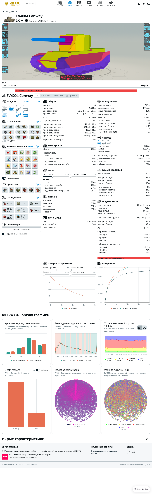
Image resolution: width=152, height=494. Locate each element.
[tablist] (56, 96)
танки (70, 5)
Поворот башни (76, 268)
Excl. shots (44, 370)
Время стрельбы (50, 268)
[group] (8, 127)
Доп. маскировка (77, 174)
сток (26, 101)
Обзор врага (48, 174)
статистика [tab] (45, 95)
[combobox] (12, 4)
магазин (111, 5)
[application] (69, 293)
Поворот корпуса (77, 272)
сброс (38, 121)
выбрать (144, 85)
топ (39, 101)
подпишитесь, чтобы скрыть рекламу (29, 91)
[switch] (4, 141)
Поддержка (95, 453)
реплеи (89, 5)
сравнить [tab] (73, 95)
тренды (99, 5)
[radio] (5, 127)
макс (30, 146)
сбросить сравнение (21, 229)
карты (79, 5)
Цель (4, 82)
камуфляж (11, 141)
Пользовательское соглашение (104, 451)
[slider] (52, 177)
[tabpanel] (76, 270)
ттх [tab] (37, 95)
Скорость (46, 272)
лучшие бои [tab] (58, 95)
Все (34, 370)
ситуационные (13, 178)
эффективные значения (17, 234)
